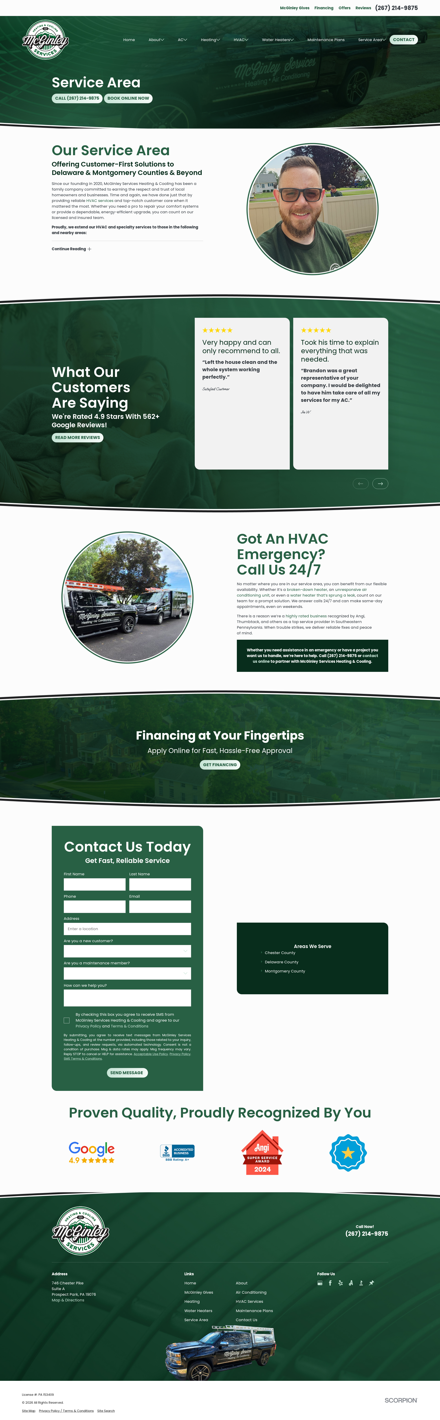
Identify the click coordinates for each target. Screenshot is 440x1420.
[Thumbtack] (371, 1283)
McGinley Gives (295, 8)
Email (134, 896)
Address (71, 919)
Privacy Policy (88, 1026)
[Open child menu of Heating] (218, 40)
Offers (345, 8)
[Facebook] (330, 1283)
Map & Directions (68, 1300)
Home (129, 39)
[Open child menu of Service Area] (384, 40)
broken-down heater (307, 589)
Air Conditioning (251, 1292)
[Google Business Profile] (320, 1283)
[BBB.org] (361, 1283)
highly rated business (306, 616)
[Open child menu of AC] (185, 40)
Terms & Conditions (129, 1026)
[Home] (45, 40)
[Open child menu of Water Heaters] (292, 40)
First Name (74, 874)
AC (180, 39)
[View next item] (380, 483)
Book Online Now (128, 98)
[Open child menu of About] (162, 40)
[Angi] (351, 1283)
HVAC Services (249, 1301)
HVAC (239, 39)
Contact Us (246, 1320)
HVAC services (99, 200)
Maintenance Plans (326, 39)
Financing (324, 8)
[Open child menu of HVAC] (246, 40)
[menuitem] (28, 1410)
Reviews (363, 8)
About (154, 39)
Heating (208, 39)
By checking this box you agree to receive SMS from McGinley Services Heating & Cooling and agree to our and (127, 1020)
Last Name (139, 874)
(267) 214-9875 (396, 8)
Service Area (370, 39)
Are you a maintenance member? (97, 963)
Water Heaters (276, 39)
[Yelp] (340, 1283)
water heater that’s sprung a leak (322, 595)
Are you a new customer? (88, 941)
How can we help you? (85, 985)
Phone (70, 896)
